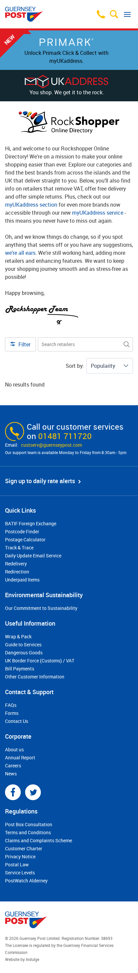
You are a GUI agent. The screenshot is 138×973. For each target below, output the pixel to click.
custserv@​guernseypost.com (51, 445)
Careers (13, 765)
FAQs (10, 705)
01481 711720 (65, 436)
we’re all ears (20, 252)
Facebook (13, 792)
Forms (11, 713)
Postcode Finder (22, 531)
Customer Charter (23, 848)
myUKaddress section (31, 204)
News (11, 773)
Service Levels (20, 872)
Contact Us (16, 721)
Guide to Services (23, 644)
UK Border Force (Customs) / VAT (39, 660)
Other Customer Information (34, 676)
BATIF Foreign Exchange (30, 523)
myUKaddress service (97, 212)
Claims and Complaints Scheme (38, 840)
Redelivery (16, 563)
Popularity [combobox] (103, 365)
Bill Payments (19, 668)
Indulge (32, 959)
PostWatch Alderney (26, 880)
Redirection (17, 571)
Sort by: (75, 365)
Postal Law (17, 864)
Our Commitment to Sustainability (41, 608)
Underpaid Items (22, 579)
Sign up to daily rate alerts (40, 481)
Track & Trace (19, 547)
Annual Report (20, 757)
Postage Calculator (25, 539)
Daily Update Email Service (33, 555)
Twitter (33, 792)
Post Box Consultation (28, 824)
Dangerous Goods (24, 652)
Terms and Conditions (28, 832)
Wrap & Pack (18, 636)
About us (14, 749)
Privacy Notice (20, 856)
